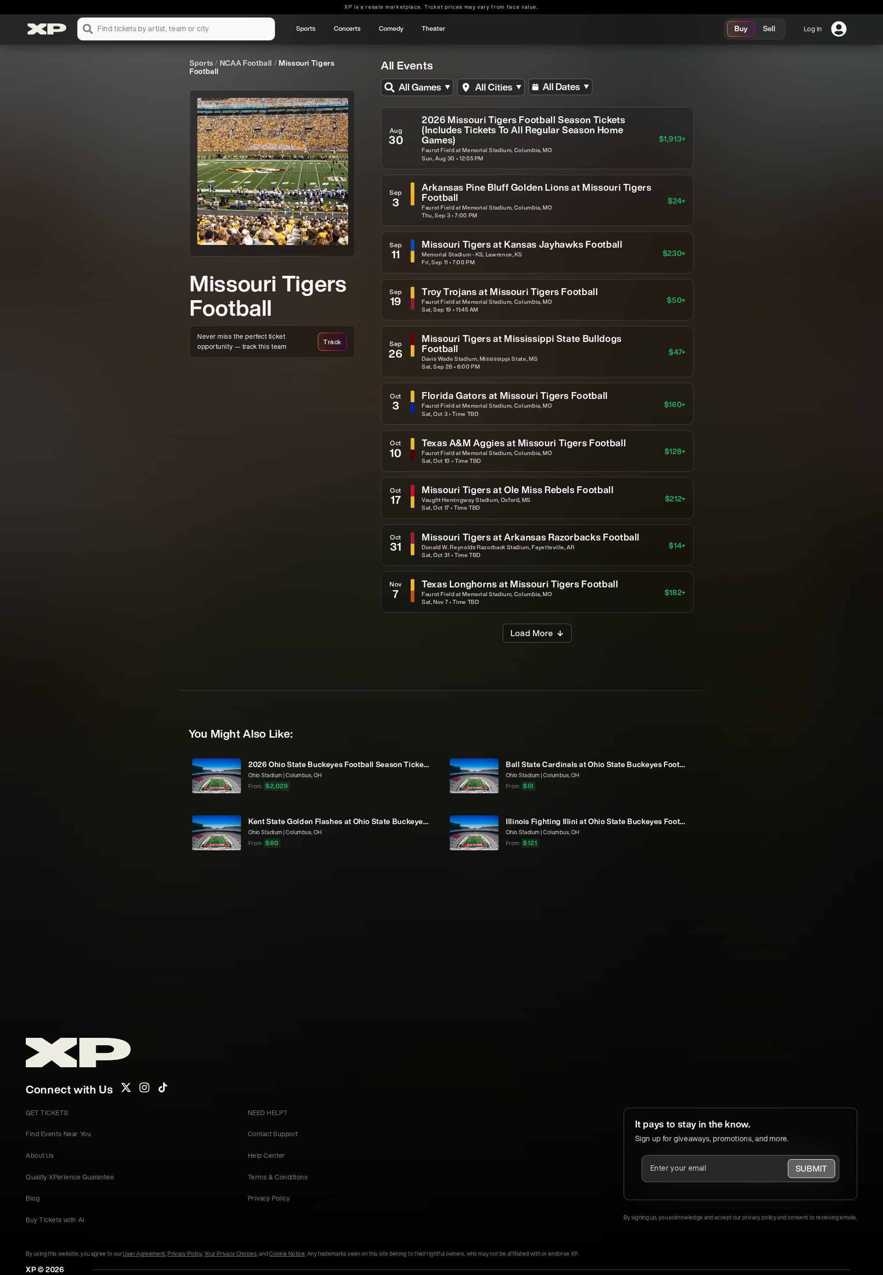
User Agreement (144, 1254)
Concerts (347, 28)
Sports (305, 28)
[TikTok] (162, 1090)
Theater (433, 28)
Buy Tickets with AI (55, 1219)
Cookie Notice (287, 1254)
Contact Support (273, 1133)
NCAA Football (246, 62)
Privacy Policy (269, 1198)
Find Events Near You (58, 1133)
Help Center (266, 1155)
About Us (40, 1155)
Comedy (391, 28)
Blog (33, 1198)
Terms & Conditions (278, 1177)
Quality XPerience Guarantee (70, 1177)
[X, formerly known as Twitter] (126, 1090)
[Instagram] (144, 1090)
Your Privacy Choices (230, 1254)
